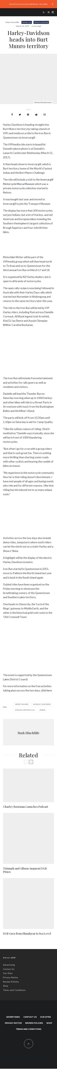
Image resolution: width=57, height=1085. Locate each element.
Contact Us (8, 969)
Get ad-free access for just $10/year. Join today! (28, 4)
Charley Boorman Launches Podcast (25, 807)
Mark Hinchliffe (12, 22)
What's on (26, 22)
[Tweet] (20, 114)
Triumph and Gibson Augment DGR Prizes (25, 870)
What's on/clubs (41, 22)
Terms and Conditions (14, 990)
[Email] (44, 114)
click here (46, 690)
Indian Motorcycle (25, 710)
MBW (43, 710)
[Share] (12, 114)
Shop (5, 986)
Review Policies (11, 982)
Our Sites (8, 973)
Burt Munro (22, 704)
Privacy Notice (10, 977)
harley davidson (42, 704)
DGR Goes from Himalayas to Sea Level (27, 933)
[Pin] (28, 114)
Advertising (9, 965)
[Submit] (36, 114)
